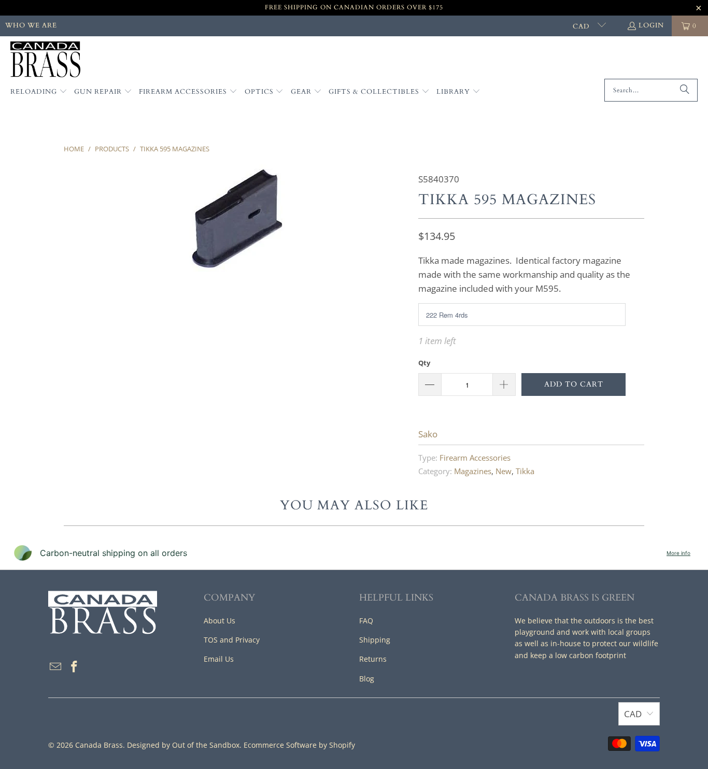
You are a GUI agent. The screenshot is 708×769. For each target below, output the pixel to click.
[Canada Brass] (45, 60)
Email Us (219, 659)
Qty (424, 362)
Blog (366, 678)
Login (651, 25)
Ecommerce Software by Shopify (299, 745)
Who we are (31, 25)
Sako (427, 434)
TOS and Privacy (232, 640)
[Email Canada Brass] (56, 667)
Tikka (525, 471)
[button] (38, 92)
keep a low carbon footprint (578, 655)
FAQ (366, 620)
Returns (373, 659)
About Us (219, 620)
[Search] (685, 90)
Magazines (472, 471)
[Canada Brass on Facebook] (74, 667)
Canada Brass (99, 745)
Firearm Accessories (475, 457)
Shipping (374, 640)
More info (678, 553)
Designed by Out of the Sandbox (183, 745)
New (503, 471)
